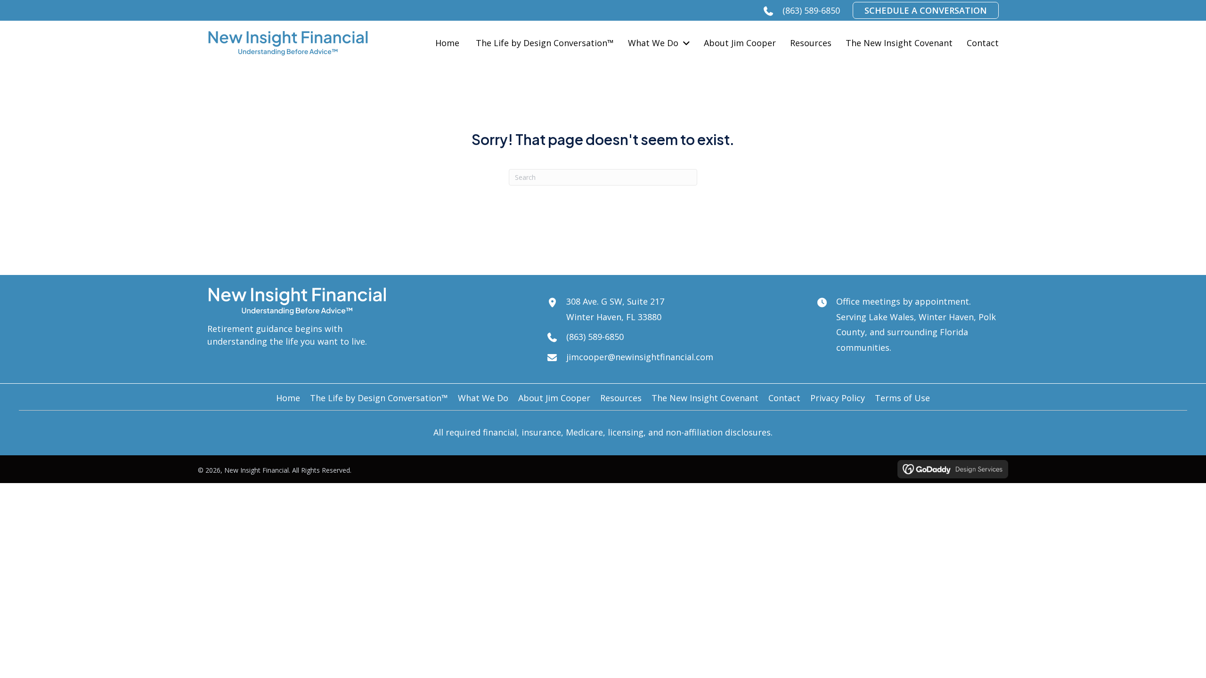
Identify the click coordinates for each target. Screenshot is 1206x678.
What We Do (483, 398)
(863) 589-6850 (811, 10)
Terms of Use (902, 398)
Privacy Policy (837, 398)
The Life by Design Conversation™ (379, 398)
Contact (784, 398)
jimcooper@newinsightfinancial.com (639, 357)
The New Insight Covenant (705, 398)
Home (288, 398)
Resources (621, 398)
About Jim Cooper (554, 398)
